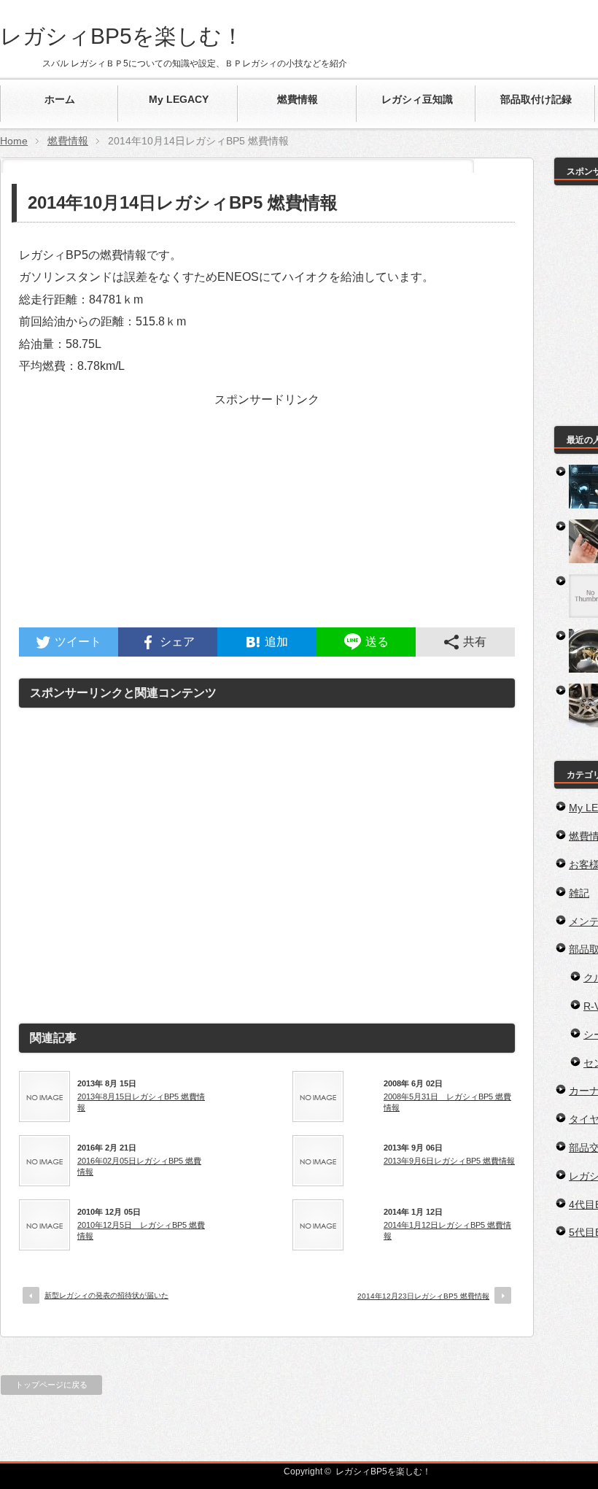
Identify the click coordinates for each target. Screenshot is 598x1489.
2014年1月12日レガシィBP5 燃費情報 (447, 1230)
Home (14, 141)
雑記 (579, 893)
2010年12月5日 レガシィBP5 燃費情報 (141, 1230)
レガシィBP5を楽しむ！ (122, 36)
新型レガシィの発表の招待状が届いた (106, 1295)
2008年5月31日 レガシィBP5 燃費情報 (447, 1101)
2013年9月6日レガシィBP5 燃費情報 (449, 1160)
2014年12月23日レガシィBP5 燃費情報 (423, 1296)
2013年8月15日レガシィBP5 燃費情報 (141, 1101)
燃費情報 (67, 141)
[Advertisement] (267, 525)
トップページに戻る (51, 1384)
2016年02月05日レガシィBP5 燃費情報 (139, 1165)
